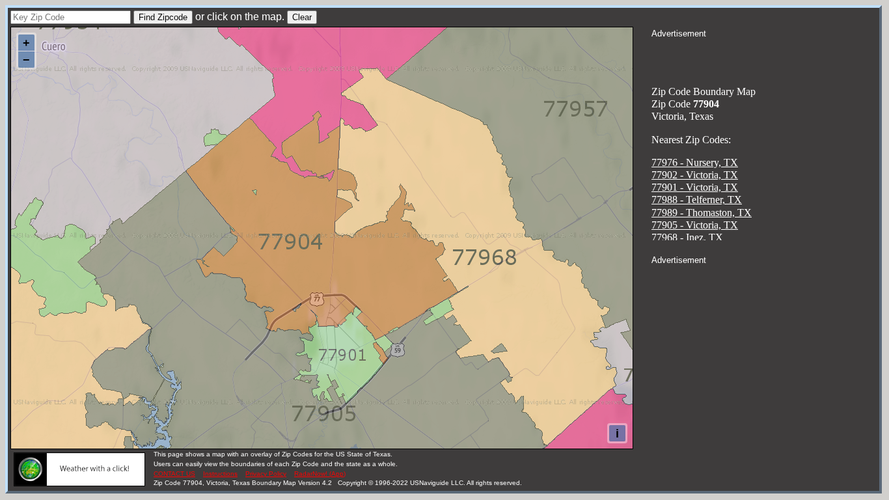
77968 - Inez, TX (687, 237)
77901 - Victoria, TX (694, 187)
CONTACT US (174, 473)
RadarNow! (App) (320, 473)
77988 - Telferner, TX (696, 199)
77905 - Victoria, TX (694, 224)
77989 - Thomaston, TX (701, 212)
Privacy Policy (265, 473)
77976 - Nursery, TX (694, 162)
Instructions (220, 473)
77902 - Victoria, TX (694, 174)
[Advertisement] (765, 56)
